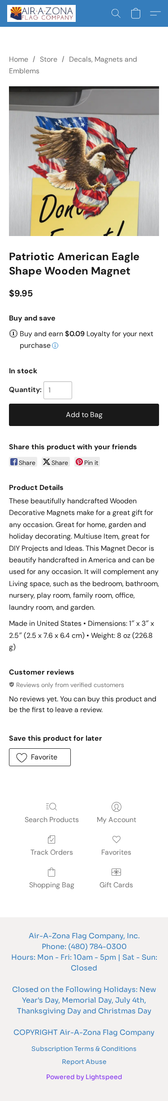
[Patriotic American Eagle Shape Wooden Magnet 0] (84, 161)
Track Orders (51, 852)
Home (18, 59)
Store (48, 59)
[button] (43, 13)
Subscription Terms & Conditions (84, 1049)
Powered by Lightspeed (84, 1077)
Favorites (116, 852)
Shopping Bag (51, 885)
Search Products (52, 819)
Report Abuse (84, 1062)
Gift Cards (116, 885)
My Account (116, 819)
